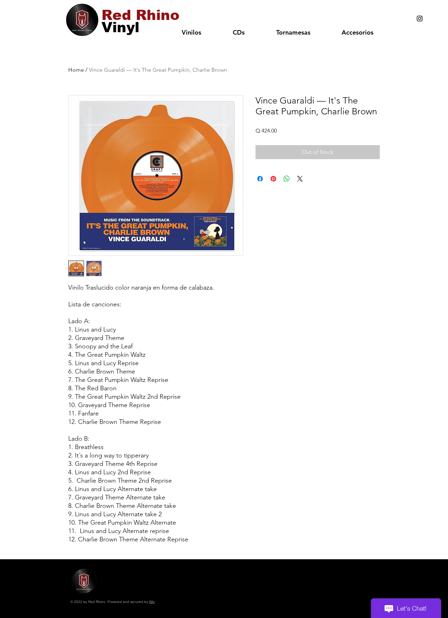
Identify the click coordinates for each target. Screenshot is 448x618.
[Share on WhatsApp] (286, 179)
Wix (152, 602)
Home (76, 69)
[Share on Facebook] (260, 179)
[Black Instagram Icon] (420, 18)
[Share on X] (300, 179)
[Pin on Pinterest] (273, 179)
